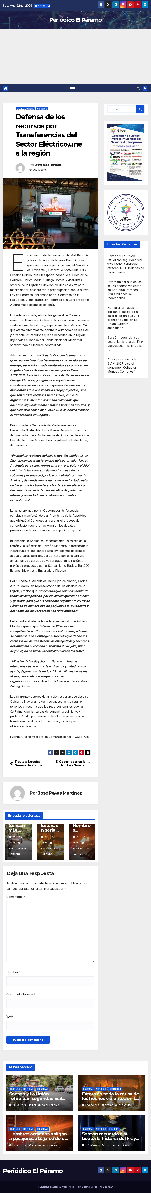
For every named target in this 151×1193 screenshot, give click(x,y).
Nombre (13, 972)
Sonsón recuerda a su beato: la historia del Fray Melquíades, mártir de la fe (111, 1138)
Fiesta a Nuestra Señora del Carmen (30, 763)
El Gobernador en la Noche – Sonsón (71, 763)
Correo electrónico (21, 994)
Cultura (15, 1089)
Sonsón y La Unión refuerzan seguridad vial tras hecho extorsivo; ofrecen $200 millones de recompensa (125, 264)
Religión (113, 1129)
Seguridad (42, 1089)
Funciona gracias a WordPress (56, 1186)
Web (9, 1016)
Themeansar (105, 1186)
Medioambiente (25, 109)
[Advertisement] (75, 56)
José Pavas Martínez (48, 164)
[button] (138, 88)
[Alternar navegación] (72, 88)
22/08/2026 (20, 1105)
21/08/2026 (92, 1145)
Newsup (89, 1186)
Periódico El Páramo (75, 20)
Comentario (15, 897)
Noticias (42, 109)
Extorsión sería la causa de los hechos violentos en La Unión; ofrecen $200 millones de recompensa (124, 290)
